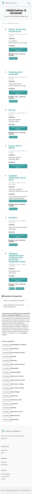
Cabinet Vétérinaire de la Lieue (17, 177)
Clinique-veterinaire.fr (11, 3)
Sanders (13, 217)
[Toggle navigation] (29, 3)
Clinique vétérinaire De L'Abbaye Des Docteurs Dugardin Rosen (17, 257)
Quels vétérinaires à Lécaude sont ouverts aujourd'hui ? (13, 306)
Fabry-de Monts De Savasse (17, 30)
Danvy (12, 110)
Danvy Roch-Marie (16, 146)
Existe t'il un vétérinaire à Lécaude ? (14, 300)
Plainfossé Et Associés (15, 73)
